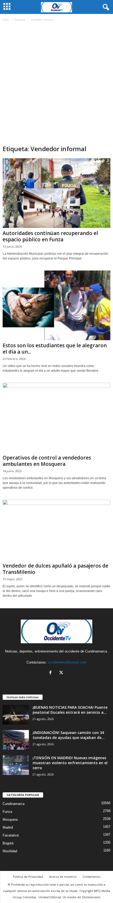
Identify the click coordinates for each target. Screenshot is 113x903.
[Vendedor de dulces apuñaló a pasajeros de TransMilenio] (56, 530)
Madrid (8, 827)
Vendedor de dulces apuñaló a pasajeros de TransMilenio (55, 568)
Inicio (6, 20)
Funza (7, 812)
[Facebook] (51, 673)
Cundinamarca (13, 804)
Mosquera (10, 820)
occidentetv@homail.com (67, 662)
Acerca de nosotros (62, 877)
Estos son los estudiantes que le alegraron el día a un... (55, 348)
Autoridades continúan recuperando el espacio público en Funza (50, 236)
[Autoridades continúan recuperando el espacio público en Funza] (56, 193)
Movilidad (10, 851)
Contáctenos (91, 877)
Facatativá (11, 835)
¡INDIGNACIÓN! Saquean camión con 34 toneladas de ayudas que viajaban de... (69, 735)
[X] (62, 673)
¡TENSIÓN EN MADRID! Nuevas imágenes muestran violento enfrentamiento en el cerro (70, 762)
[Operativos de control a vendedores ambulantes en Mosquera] (56, 417)
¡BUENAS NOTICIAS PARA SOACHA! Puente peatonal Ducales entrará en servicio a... (70, 710)
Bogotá (8, 843)
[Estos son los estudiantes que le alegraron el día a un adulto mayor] (56, 305)
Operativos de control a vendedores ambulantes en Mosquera (47, 460)
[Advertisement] (56, 85)
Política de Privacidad (28, 877)
